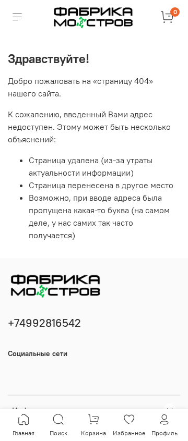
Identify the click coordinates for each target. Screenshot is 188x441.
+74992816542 (44, 323)
